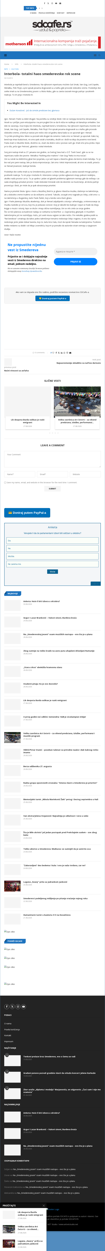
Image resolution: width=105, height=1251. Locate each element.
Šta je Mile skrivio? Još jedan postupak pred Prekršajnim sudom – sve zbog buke (60, 833)
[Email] (60, 3)
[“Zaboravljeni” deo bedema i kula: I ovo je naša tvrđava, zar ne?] (12, 869)
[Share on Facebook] (56, 352)
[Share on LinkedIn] (61, 352)
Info (16, 64)
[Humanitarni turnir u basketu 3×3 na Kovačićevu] (12, 919)
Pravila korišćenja (47, 13)
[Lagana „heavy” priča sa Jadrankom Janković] (12, 886)
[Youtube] (56, 3)
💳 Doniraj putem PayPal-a (27, 512)
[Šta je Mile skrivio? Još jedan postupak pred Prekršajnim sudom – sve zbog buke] (12, 836)
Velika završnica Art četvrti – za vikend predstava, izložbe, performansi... (77, 421)
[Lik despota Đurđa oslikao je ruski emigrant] (27, 402)
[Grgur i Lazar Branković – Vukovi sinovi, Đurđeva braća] (12, 621)
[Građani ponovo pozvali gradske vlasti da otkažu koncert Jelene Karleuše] (12, 1077)
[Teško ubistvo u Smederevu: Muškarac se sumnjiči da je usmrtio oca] (12, 853)
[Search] (99, 55)
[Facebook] (44, 3)
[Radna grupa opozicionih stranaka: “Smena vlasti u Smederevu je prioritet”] (12, 787)
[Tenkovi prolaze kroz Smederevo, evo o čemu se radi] (12, 1060)
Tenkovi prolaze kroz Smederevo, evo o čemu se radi (49, 1056)
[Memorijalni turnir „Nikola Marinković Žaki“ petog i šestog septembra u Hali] (12, 803)
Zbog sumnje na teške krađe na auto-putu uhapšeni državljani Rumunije (58, 651)
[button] (39, 8)
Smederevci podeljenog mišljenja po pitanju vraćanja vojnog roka (55, 898)
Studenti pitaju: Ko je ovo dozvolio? (40, 684)
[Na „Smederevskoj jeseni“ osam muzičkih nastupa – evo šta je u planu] (12, 638)
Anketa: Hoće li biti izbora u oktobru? (41, 601)
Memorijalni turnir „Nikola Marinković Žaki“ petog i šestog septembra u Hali (60, 799)
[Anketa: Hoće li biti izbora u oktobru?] (12, 605)
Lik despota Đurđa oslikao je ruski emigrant (27, 421)
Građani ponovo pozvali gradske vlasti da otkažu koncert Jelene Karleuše (59, 1073)
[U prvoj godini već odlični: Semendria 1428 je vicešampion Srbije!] (12, 721)
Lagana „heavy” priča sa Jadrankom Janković (45, 882)
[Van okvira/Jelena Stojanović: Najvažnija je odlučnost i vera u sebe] (12, 820)
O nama (33, 13)
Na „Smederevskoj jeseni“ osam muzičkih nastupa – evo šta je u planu (57, 634)
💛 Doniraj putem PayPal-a (52, 298)
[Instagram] (52, 3)
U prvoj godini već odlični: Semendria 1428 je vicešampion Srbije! (54, 717)
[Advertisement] (52, 326)
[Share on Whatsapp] (64, 352)
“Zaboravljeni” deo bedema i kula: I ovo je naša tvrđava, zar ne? (54, 865)
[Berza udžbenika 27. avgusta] (12, 770)
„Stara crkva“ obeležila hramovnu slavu (42, 667)
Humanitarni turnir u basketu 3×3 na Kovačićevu (47, 915)
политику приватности (32, 271)
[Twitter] (48, 3)
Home (6, 64)
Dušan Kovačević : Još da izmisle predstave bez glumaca (34, 110)
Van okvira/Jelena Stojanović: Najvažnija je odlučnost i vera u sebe (55, 816)
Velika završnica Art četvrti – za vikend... (28, 1228)
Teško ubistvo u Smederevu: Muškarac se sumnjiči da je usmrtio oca (57, 849)
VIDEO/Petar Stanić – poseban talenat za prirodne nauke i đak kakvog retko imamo (60, 751)
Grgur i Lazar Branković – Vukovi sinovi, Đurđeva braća (50, 617)
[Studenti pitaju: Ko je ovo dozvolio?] (12, 688)
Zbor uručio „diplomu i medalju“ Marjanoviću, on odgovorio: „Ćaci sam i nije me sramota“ (62, 1091)
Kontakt (61, 13)
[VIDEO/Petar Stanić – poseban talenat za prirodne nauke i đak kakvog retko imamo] (12, 754)
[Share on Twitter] (59, 352)
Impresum (71, 13)
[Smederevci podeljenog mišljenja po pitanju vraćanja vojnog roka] (12, 902)
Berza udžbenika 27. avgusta (37, 766)
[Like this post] (53, 352)
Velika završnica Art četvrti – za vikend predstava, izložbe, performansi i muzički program (59, 734)
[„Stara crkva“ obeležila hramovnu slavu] (12, 671)
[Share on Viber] (67, 352)
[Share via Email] (70, 352)
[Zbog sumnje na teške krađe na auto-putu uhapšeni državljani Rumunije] (12, 655)
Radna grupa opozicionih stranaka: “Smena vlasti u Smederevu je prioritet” (60, 783)
